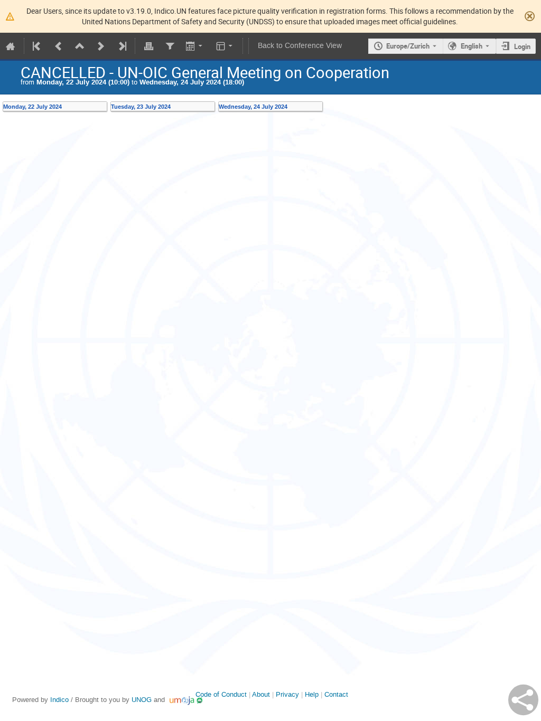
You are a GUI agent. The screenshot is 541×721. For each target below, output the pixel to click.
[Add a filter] (169, 46)
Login (522, 46)
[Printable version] (148, 46)
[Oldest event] (37, 46)
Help (312, 694)
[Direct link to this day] (104, 106)
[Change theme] (225, 46)
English (471, 46)
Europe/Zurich (408, 46)
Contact (336, 694)
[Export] (195, 46)
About (261, 694)
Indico (59, 699)
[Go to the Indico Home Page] (10, 46)
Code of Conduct (221, 694)
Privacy (287, 694)
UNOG (142, 699)
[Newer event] (100, 46)
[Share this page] (523, 700)
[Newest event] (121, 46)
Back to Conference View (300, 46)
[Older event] (58, 46)
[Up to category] (79, 46)
